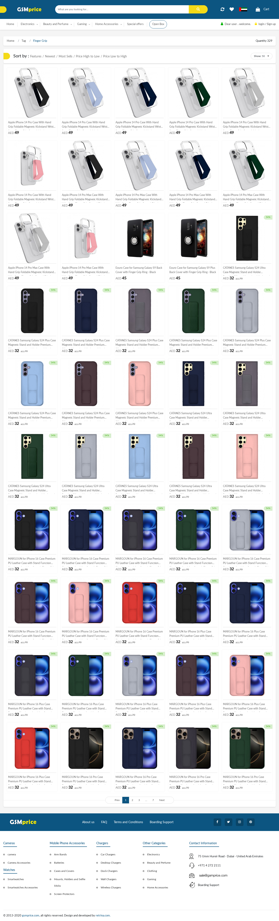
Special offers (135, 24)
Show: (257, 56)
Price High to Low (88, 56)
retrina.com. (103, 915)
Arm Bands (60, 854)
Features (35, 56)
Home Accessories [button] (106, 24)
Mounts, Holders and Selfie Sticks (69, 882)
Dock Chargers (109, 871)
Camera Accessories (19, 862)
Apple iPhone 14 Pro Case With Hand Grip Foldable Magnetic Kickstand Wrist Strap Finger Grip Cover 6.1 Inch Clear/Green (192, 125)
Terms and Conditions (128, 822)
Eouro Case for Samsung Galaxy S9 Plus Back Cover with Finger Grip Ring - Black (192, 270)
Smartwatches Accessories (23, 887)
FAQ (104, 822)
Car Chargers (108, 854)
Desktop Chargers (111, 862)
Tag (23, 41)
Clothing (152, 871)
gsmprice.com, (31, 915)
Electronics (153, 854)
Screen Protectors (64, 894)
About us (88, 822)
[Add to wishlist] (232, 9)
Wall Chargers (108, 879)
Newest (50, 56)
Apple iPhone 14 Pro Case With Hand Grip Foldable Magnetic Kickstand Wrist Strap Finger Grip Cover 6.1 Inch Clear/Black (30, 125)
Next (162, 800)
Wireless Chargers (111, 887)
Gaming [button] (82, 24)
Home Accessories (157, 887)
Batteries (59, 862)
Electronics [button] (27, 24)
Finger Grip (39, 41)
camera (12, 854)
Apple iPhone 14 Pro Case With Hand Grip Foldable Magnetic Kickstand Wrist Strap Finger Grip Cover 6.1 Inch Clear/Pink (30, 198)
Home (10, 24)
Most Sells (65, 56)
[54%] (247, 238)
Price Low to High (115, 56)
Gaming (151, 879)
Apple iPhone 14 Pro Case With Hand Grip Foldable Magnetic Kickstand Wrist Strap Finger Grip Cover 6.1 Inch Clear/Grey (245, 125)
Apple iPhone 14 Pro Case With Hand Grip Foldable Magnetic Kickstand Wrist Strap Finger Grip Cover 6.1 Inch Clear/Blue (84, 125)
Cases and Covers (64, 871)
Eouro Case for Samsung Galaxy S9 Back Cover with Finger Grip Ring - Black (139, 270)
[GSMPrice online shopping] (29, 10)
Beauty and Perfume (158, 862)
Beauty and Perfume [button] (55, 24)
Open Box (158, 24)
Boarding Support (162, 822)
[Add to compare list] (222, 9)
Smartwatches (16, 879)
